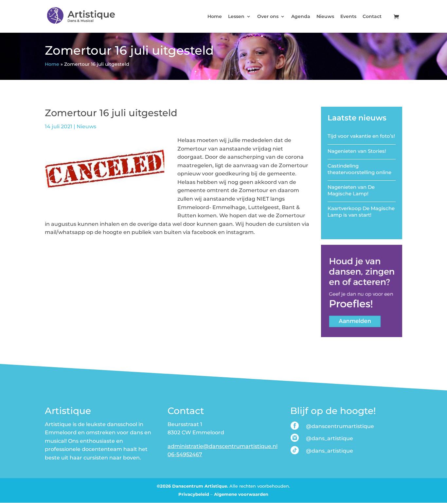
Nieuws (325, 16)
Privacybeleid (193, 494)
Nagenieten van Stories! (357, 151)
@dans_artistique (329, 438)
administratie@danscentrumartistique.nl (222, 446)
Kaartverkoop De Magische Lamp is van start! (361, 211)
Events (348, 16)
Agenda (300, 16)
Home (214, 16)
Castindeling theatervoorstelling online (359, 169)
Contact (372, 16)
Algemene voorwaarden (241, 494)
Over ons (267, 16)
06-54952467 (185, 454)
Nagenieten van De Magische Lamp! (351, 190)
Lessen (236, 16)
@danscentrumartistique (340, 426)
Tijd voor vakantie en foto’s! (361, 136)
